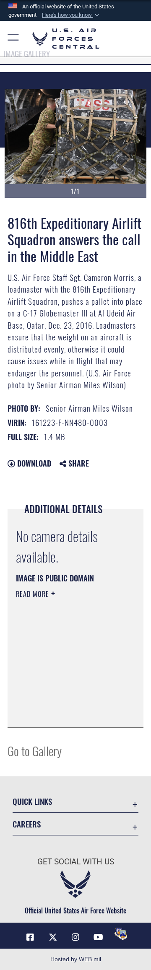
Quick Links (32, 801)
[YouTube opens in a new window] (98, 937)
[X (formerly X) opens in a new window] (53, 937)
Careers (27, 824)
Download (33, 463)
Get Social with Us (75, 861)
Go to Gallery (35, 751)
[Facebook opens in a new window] (30, 937)
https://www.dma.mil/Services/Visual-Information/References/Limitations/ (67, 712)
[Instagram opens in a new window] (75, 937)
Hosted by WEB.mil (75, 959)
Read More (33, 594)
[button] (71, 15)
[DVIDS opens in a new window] (121, 934)
